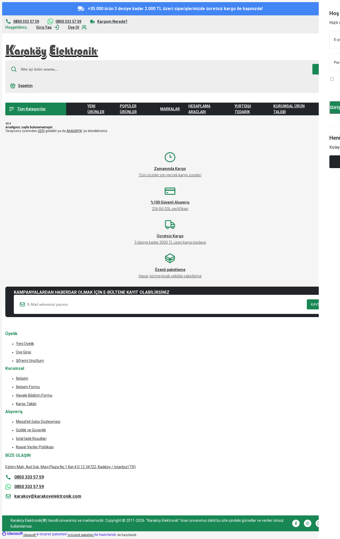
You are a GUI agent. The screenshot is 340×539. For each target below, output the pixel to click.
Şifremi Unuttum (30, 360)
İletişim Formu (28, 387)
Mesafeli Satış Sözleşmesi (38, 421)
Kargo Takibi (26, 404)
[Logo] (51, 52)
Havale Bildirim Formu (34, 395)
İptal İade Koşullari (31, 438)
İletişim (22, 378)
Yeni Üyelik (25, 343)
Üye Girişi (23, 352)
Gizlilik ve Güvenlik (31, 430)
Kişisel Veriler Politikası (35, 447)
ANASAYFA (74, 131)
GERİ (41, 131)
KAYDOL (318, 304)
